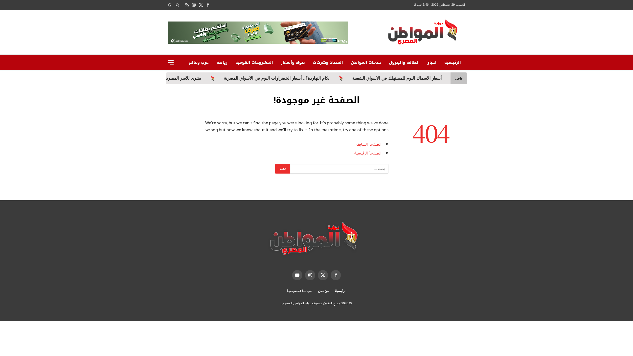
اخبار (432, 62)
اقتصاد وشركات (328, 62)
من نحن (323, 291)
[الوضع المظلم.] (170, 5)
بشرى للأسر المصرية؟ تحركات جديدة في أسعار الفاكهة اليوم (166, 78)
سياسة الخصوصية (299, 291)
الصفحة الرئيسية (367, 153)
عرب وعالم (199, 62)
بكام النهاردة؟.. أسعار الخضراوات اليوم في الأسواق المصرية (295, 78)
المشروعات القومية (254, 62)
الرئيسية (452, 62)
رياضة (222, 62)
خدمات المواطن (366, 62)
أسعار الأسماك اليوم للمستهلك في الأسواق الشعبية (415, 78)
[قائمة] (171, 62)
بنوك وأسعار (293, 62)
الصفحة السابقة (368, 144)
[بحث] (177, 5)
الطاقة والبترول (404, 62)
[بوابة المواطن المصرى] (424, 33)
